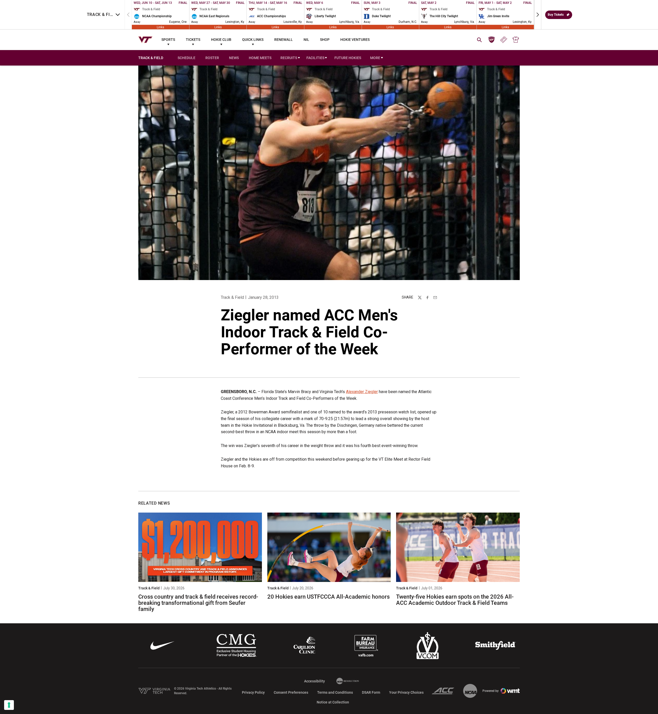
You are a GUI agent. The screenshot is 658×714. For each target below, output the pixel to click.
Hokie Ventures (355, 40)
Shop (325, 40)
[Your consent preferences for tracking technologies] (9, 705)
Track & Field (232, 297)
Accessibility (314, 681)
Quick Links (252, 40)
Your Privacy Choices (406, 692)
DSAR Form (371, 692)
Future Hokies (347, 58)
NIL (306, 40)
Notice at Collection (333, 702)
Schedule (186, 58)
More (375, 58)
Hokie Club (221, 40)
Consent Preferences (291, 692)
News (234, 58)
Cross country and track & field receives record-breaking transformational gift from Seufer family (198, 603)
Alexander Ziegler (362, 391)
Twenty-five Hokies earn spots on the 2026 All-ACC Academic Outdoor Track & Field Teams (455, 600)
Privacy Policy (253, 692)
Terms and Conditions (335, 692)
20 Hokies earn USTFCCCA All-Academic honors (328, 597)
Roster (212, 58)
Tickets (193, 40)
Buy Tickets (556, 14)
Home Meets (260, 58)
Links (160, 27)
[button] (537, 14)
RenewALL (283, 40)
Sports (168, 40)
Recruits (288, 58)
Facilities (315, 58)
